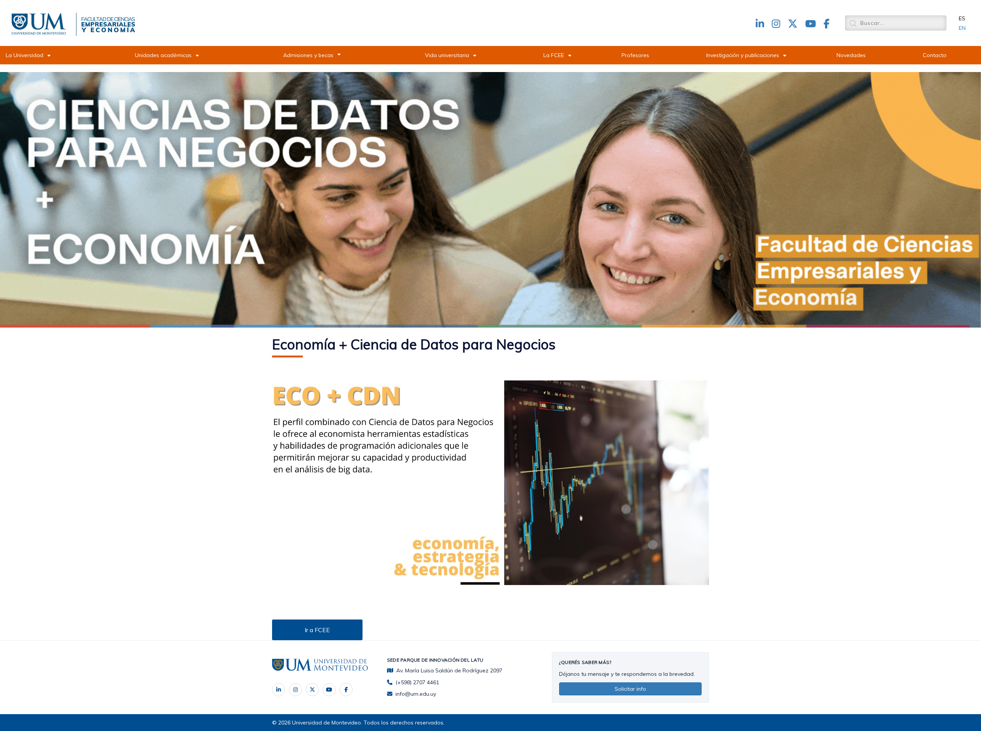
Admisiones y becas (308, 55)
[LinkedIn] (278, 689)
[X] (312, 689)
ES (962, 18)
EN (962, 28)
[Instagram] (295, 689)
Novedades (851, 55)
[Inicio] (40, 22)
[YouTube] (329, 689)
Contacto (935, 55)
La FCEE (553, 55)
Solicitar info (630, 688)
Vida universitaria (447, 55)
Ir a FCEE (317, 630)
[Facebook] (346, 689)
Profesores (635, 55)
